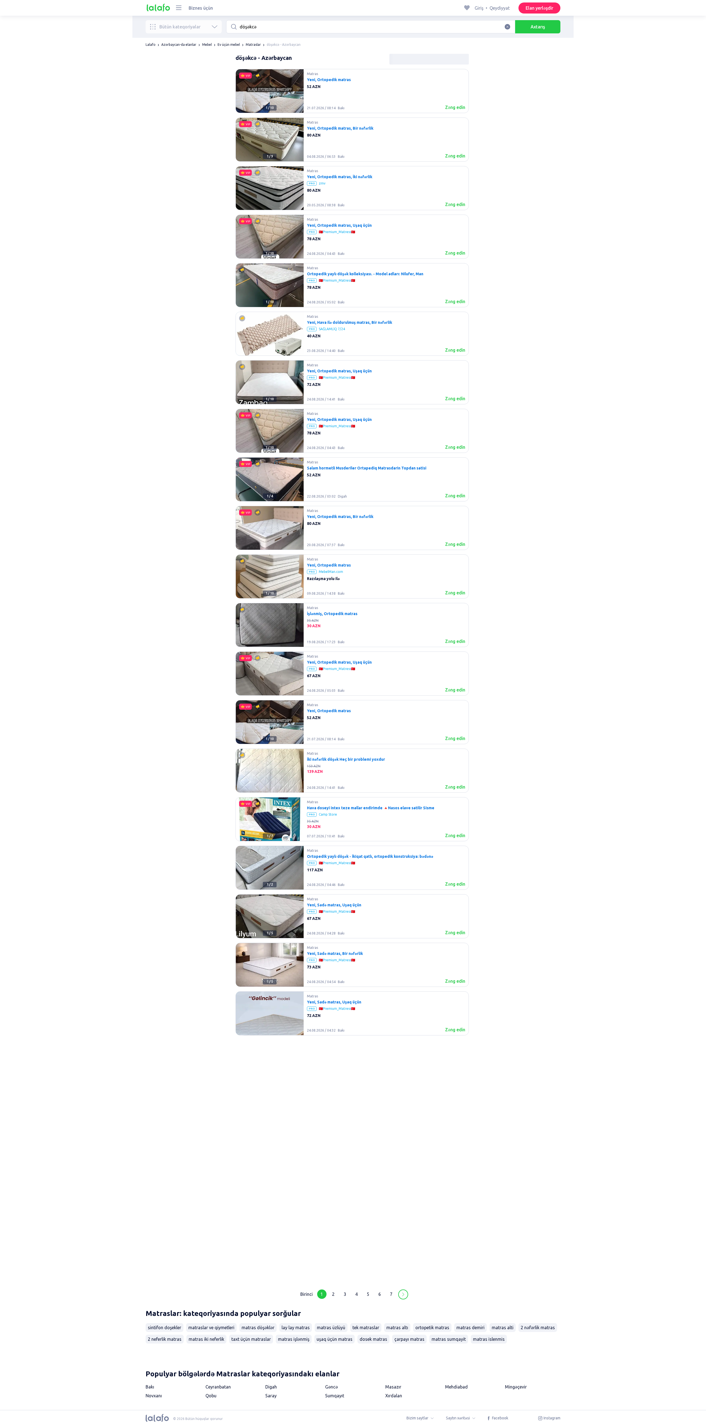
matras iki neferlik (206, 1339)
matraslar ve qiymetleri (211, 1327)
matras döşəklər (258, 1327)
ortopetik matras (432, 1327)
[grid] (352, 676)
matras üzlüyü (331, 1327)
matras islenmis (489, 1339)
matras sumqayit (449, 1339)
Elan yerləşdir (539, 8)
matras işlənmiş (293, 1339)
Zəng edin (455, 107)
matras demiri (470, 1327)
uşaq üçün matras (334, 1339)
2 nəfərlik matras (538, 1327)
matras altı (397, 1327)
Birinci (306, 1294)
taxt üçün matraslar (251, 1339)
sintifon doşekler (164, 1327)
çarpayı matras (409, 1339)
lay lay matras (296, 1327)
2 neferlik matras (164, 1339)
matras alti (503, 1327)
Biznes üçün (201, 8)
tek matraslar (365, 1327)
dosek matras (373, 1339)
